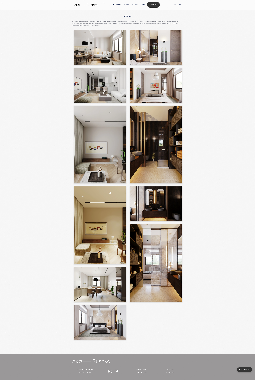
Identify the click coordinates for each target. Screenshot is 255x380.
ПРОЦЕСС (135, 4)
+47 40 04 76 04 (170, 373)
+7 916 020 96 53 (170, 370)
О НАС (143, 4)
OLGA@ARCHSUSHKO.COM (85, 370)
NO (175, 5)
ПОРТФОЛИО (117, 4)
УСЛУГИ (126, 4)
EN (180, 5)
